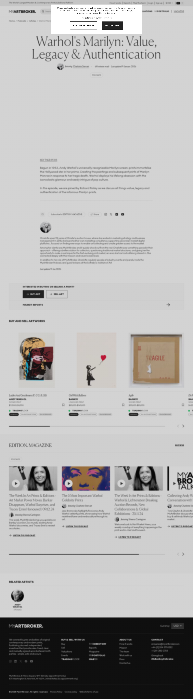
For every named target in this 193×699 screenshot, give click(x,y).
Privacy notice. (105, 18)
